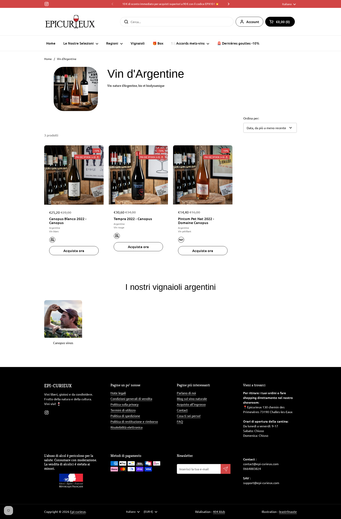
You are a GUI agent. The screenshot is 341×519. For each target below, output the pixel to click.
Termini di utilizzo (123, 410)
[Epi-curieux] (70, 22)
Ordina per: (251, 118)
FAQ (180, 421)
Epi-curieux (78, 511)
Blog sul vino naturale (192, 398)
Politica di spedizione (125, 416)
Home (48, 59)
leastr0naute (288, 511)
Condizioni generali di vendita (131, 398)
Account (252, 22)
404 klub (219, 511)
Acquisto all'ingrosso (191, 404)
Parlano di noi (186, 393)
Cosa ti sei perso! (188, 416)
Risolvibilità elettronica (126, 427)
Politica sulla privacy (125, 404)
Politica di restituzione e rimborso (134, 421)
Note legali (118, 393)
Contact (182, 410)
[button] (280, 22)
